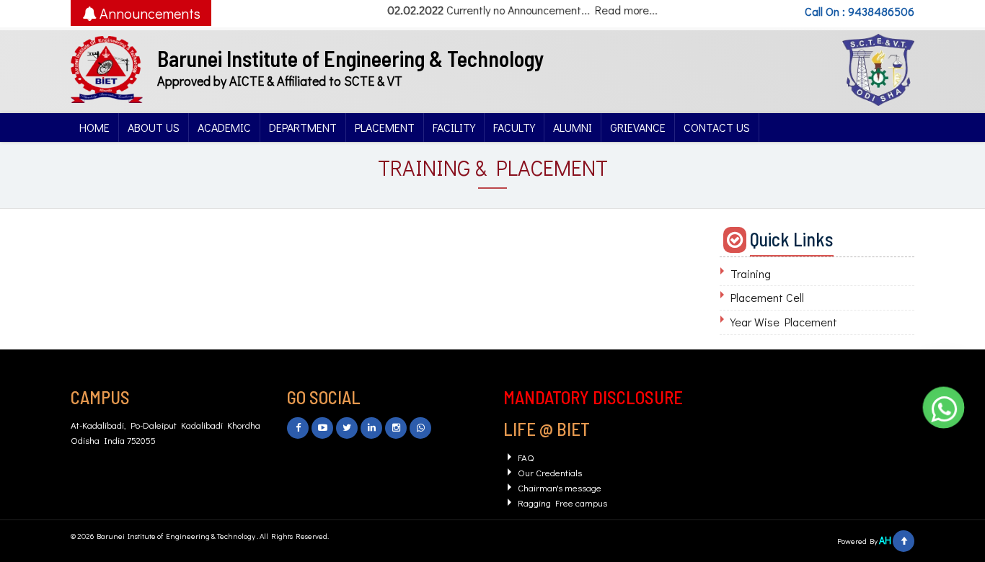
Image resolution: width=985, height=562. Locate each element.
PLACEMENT (385, 127)
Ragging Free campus (562, 502)
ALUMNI (572, 127)
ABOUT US (154, 127)
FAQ (526, 457)
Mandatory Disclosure (593, 397)
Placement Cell (767, 297)
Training (750, 273)
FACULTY (514, 127)
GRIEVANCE (638, 127)
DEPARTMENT (303, 127)
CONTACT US (717, 127)
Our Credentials (550, 472)
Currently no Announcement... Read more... (544, 9)
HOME (94, 127)
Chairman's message (559, 487)
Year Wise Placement (783, 321)
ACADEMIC (224, 127)
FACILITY (454, 127)
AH (885, 540)
